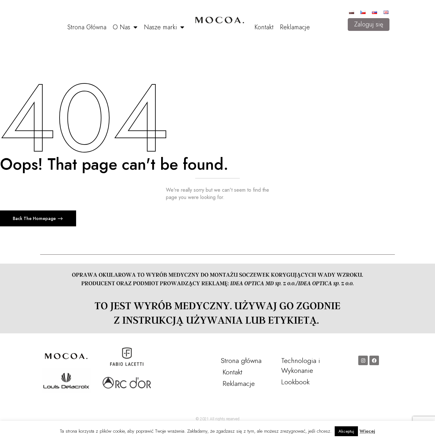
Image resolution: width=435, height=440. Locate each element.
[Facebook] (374, 360)
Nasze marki (160, 27)
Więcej (367, 431)
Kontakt (264, 27)
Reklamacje (295, 27)
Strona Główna (86, 27)
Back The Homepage (35, 218)
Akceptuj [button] (346, 431)
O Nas (121, 27)
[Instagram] (363, 360)
